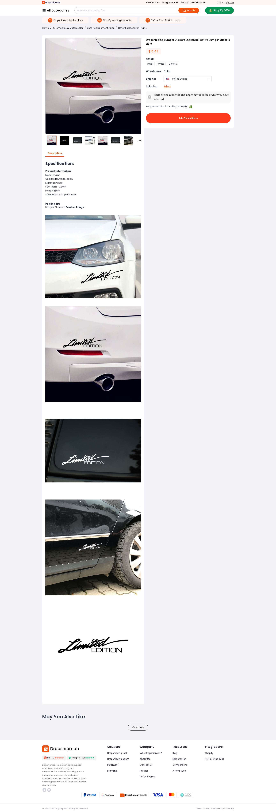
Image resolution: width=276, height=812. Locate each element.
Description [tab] (55, 153)
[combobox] (183, 79)
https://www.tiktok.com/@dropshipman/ (44, 790)
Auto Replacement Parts (100, 28)
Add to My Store (188, 118)
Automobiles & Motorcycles (68, 28)
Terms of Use (202, 808)
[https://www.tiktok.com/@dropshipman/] (44, 790)
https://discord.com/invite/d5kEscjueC (49, 790)
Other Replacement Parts (132, 28)
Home (45, 28)
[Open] (208, 79)
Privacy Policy (217, 808)
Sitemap (229, 808)
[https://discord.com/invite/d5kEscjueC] (49, 790)
